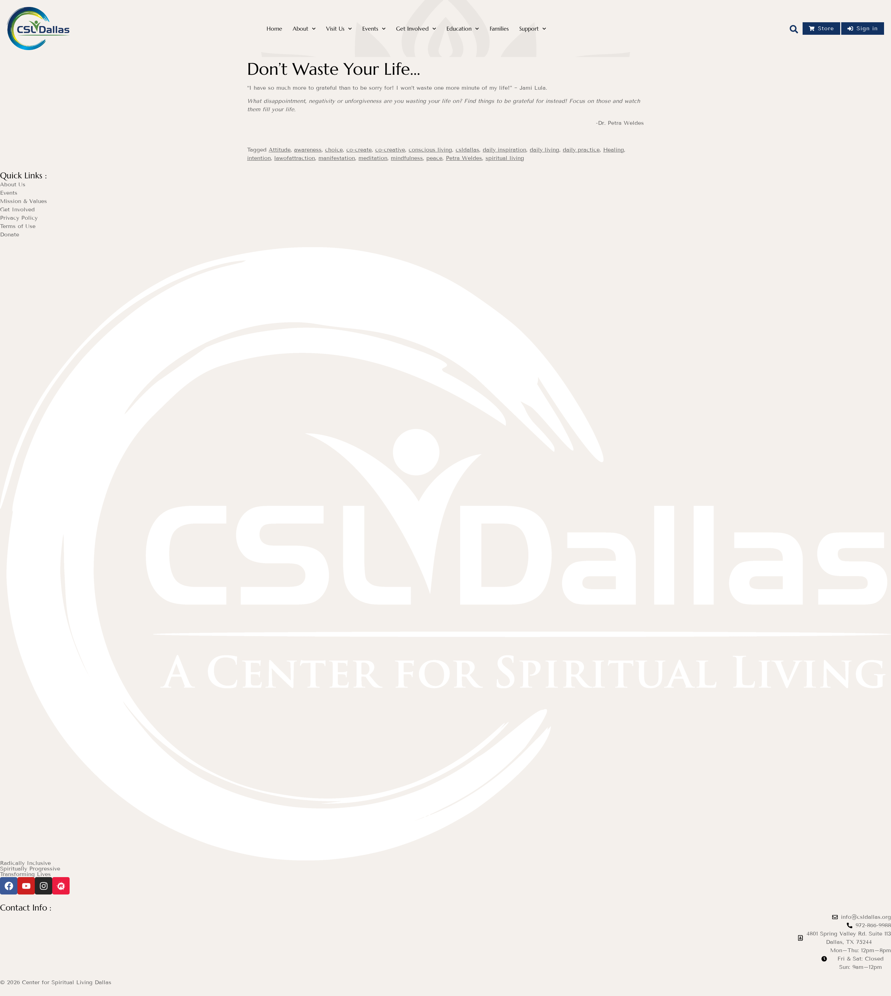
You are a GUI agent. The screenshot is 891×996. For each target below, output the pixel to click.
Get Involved (412, 28)
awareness (308, 149)
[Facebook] (8, 885)
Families (499, 28)
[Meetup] (61, 885)
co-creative (390, 149)
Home (274, 28)
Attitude (280, 149)
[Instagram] (43, 885)
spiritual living (505, 158)
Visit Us (335, 28)
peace (434, 158)
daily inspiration (504, 149)
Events (370, 28)
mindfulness (407, 158)
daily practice (581, 149)
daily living (544, 149)
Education (459, 28)
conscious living (430, 149)
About (300, 28)
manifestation (336, 158)
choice (334, 149)
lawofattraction (294, 158)
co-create (359, 149)
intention (259, 158)
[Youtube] (26, 885)
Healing (613, 149)
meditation (372, 158)
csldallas (467, 149)
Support (529, 28)
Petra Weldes (464, 158)
